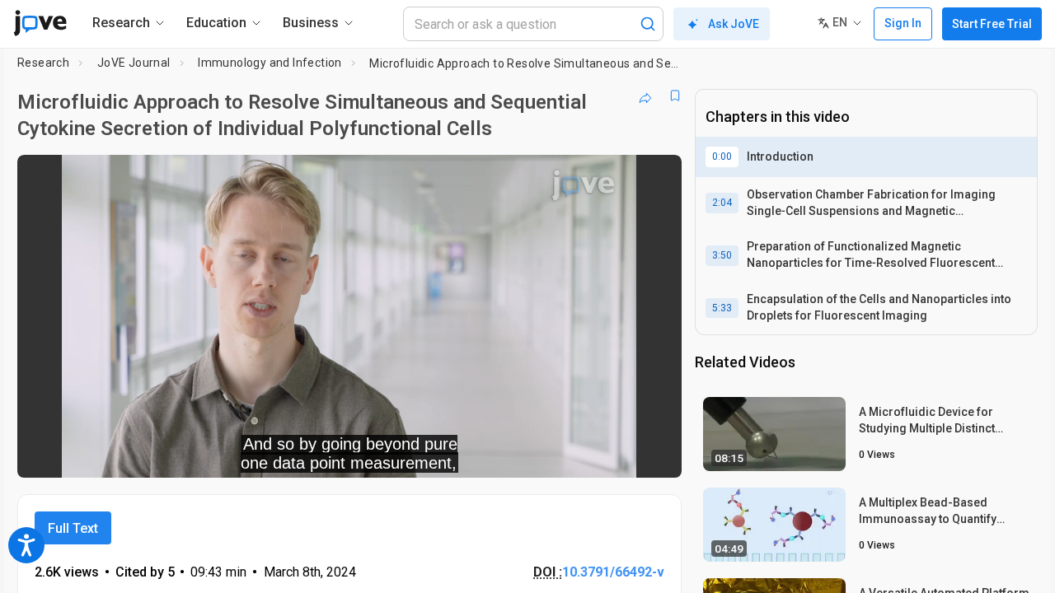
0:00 (722, 156)
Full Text (73, 528)
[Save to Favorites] (675, 95)
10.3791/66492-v (613, 572)
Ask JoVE (733, 23)
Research (43, 62)
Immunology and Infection (270, 62)
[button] (655, 178)
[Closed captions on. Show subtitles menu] (618, 453)
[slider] (258, 454)
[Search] (648, 24)
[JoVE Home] (40, 23)
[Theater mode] (655, 453)
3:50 (722, 255)
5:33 (722, 308)
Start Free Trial (992, 23)
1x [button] (584, 454)
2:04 (722, 202)
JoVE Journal (134, 62)
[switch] (489, 453)
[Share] (645, 95)
